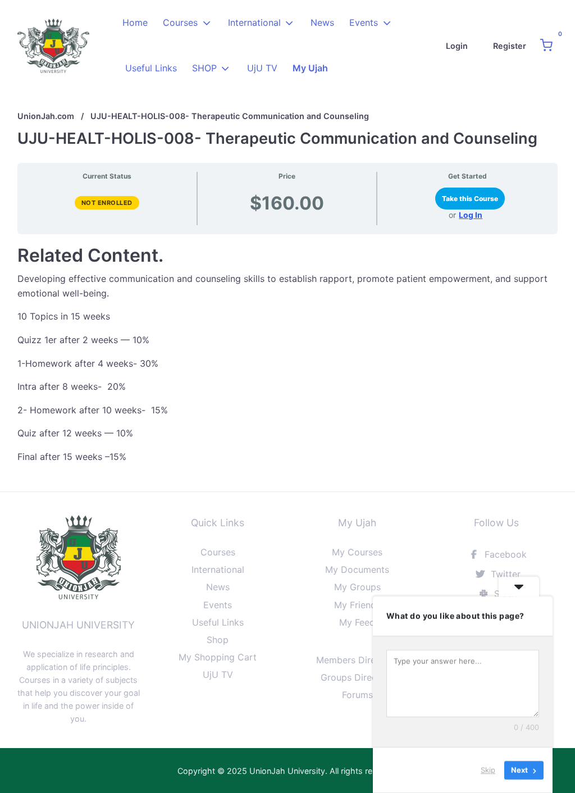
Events (363, 22)
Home (135, 22)
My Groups (357, 587)
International (254, 22)
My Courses (357, 552)
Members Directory (357, 660)
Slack (504, 593)
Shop (218, 639)
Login (457, 46)
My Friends (357, 604)
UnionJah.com (45, 116)
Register (509, 46)
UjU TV (262, 68)
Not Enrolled (107, 203)
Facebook (504, 554)
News (322, 22)
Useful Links (151, 68)
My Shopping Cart (218, 657)
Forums (357, 694)
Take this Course (470, 198)
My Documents (357, 569)
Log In (470, 215)
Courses (180, 22)
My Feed (357, 622)
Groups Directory (357, 677)
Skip (488, 769)
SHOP (204, 68)
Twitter (504, 574)
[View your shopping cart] (546, 45)
